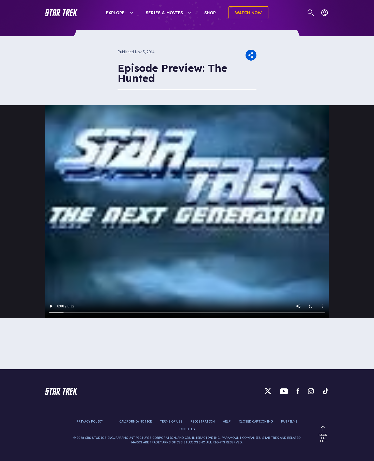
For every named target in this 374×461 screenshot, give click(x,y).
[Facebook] (297, 391)
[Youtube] (284, 391)
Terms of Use (171, 421)
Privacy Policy (90, 421)
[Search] (311, 12)
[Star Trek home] (61, 391)
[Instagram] (311, 391)
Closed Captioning (256, 421)
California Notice (135, 421)
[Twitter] (267, 391)
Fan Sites (187, 429)
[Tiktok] (325, 391)
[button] (61, 12)
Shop (210, 12)
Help (227, 421)
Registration (203, 421)
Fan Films (289, 421)
